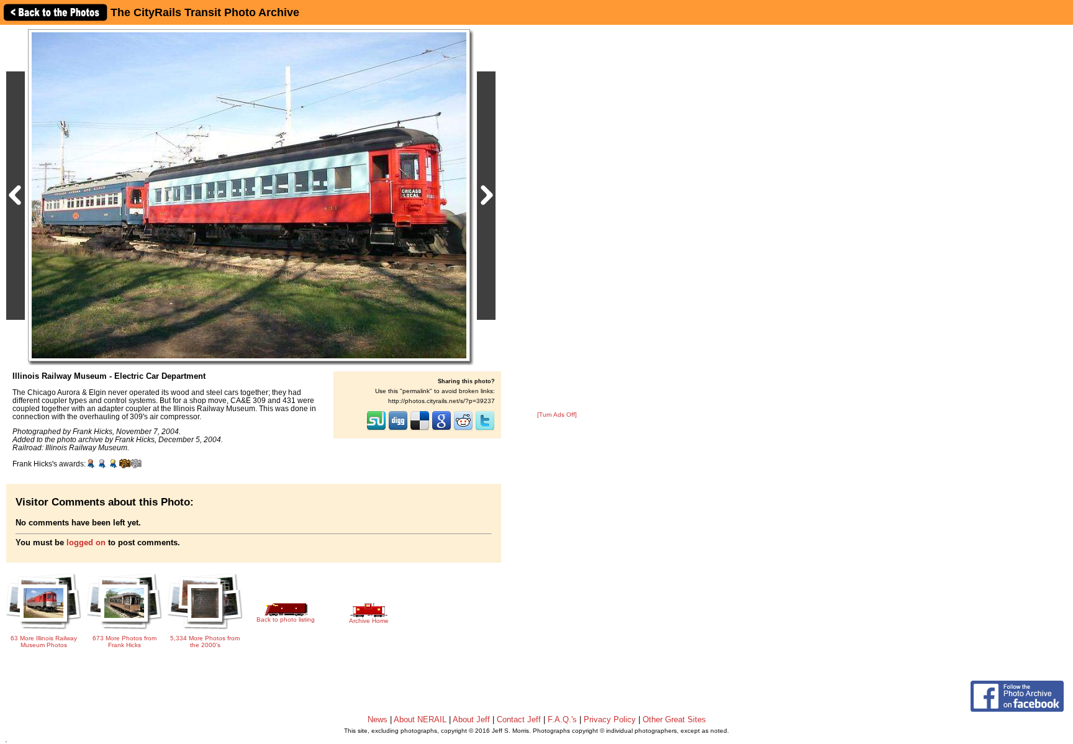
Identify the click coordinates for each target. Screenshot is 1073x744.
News (377, 719)
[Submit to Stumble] (376, 429)
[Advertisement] (557, 218)
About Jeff (471, 719)
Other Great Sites (674, 719)
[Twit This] (485, 429)
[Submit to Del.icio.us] (420, 429)
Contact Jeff (519, 719)
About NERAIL (420, 719)
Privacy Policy (610, 719)
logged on (86, 542)
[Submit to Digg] (398, 429)
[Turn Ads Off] (557, 414)
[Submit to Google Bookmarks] (441, 429)
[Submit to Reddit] (463, 429)
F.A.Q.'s (562, 719)
